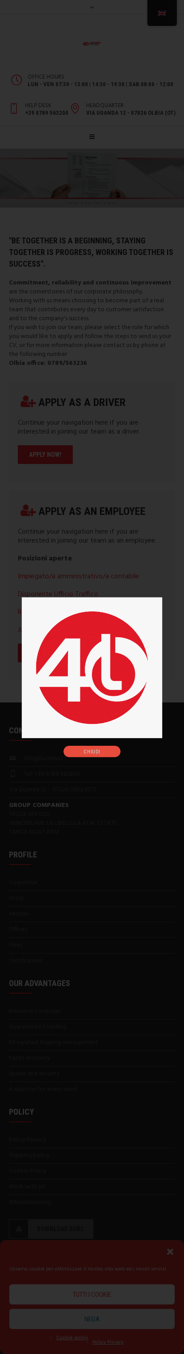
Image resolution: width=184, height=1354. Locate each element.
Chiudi (92, 751)
